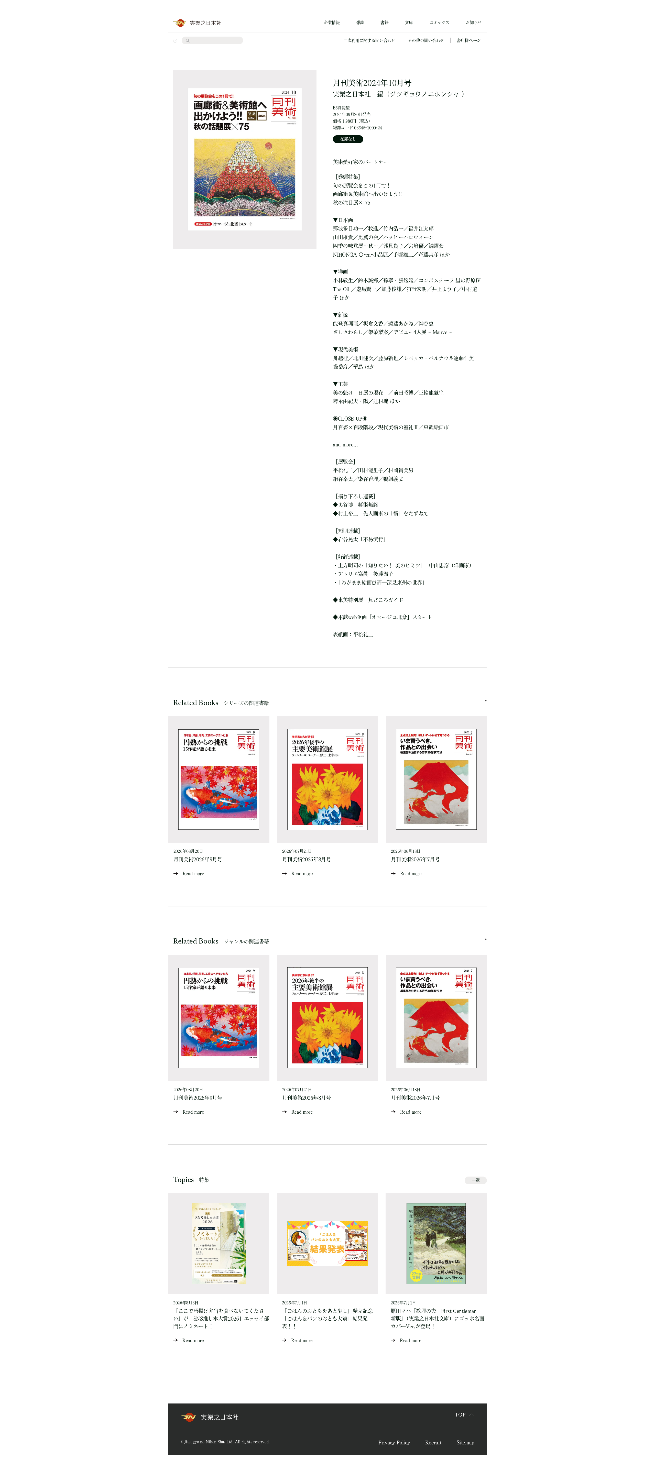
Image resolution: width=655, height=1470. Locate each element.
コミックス (439, 22)
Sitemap (465, 1442)
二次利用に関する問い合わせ (369, 40)
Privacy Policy (394, 1442)
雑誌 (360, 22)
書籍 (384, 22)
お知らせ (474, 22)
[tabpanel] (219, 796)
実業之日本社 (352, 94)
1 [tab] (485, 700)
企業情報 (332, 22)
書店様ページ (469, 40)
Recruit (433, 1442)
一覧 (476, 1180)
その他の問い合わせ (426, 40)
